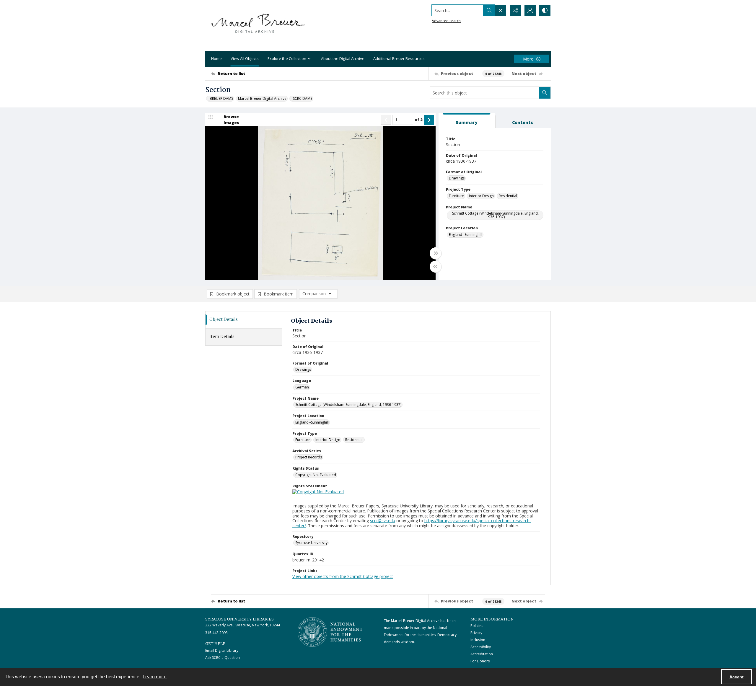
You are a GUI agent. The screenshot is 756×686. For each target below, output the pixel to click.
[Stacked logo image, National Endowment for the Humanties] (330, 632)
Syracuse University (311, 542)
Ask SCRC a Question (222, 657)
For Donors (480, 661)
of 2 (419, 119)
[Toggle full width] (435, 253)
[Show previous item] (386, 120)
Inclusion (477, 639)
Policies (476, 625)
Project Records (308, 457)
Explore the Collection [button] (287, 58)
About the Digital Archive (342, 58)
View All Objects (245, 58)
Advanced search (446, 20)
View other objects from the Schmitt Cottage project (342, 576)
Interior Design (481, 195)
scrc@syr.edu (382, 520)
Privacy (476, 632)
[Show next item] (429, 120)
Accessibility (480, 646)
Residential (508, 195)
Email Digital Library (221, 650)
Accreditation (481, 653)
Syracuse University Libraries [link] (239, 619)
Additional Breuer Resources (399, 58)
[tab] (467, 120)
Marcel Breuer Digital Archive (262, 98)
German (302, 387)
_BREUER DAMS (220, 98)
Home (216, 58)
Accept (736, 676)
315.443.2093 (216, 632)
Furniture (456, 195)
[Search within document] (544, 93)
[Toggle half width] (435, 266)
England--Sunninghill (465, 234)
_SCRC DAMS (301, 98)
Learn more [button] (155, 676)
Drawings (457, 178)
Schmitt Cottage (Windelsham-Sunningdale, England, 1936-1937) (495, 215)
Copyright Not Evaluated (315, 474)
